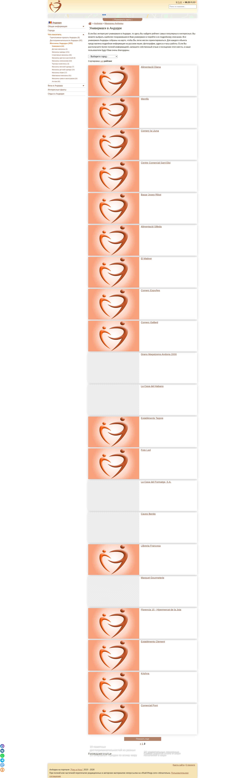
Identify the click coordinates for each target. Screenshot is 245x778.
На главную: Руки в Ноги (90, 23)
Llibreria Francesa (151, 545)
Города (51, 30)
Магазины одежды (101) (60, 52)
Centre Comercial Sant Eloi (155, 162)
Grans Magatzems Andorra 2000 (159, 354)
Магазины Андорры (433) (61, 43)
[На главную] (55, 6)
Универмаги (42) (58, 46)
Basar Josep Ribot (151, 194)
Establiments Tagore (152, 418)
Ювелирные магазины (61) (61, 75)
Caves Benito (148, 514)
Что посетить (55, 34)
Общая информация (57, 26)
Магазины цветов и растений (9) (63, 58)
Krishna (145, 673)
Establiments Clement (153, 641)
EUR (179, 2)
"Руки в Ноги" (76, 770)
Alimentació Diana (151, 67)
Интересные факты (57, 90)
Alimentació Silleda (151, 226)
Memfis (145, 99)
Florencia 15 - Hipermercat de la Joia (161, 609)
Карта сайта (178, 765)
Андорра (98, 23)
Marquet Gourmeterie (152, 577)
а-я (102, 61)
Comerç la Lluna (150, 130)
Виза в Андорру (55, 86)
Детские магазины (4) (60, 49)
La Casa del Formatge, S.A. (156, 482)
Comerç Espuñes (150, 290)
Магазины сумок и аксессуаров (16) (64, 78)
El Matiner (146, 258)
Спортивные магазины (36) (62, 55)
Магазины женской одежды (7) (63, 67)
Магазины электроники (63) (62, 61)
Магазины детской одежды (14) (63, 69)
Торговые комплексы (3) (60, 64)
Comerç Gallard (149, 322)
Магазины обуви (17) (59, 72)
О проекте (190, 765)
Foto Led (146, 450)
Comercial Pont (149, 705)
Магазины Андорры (114, 23)
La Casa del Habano (152, 386)
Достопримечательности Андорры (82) (66, 40)
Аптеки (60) (56, 81)
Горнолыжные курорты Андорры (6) (65, 37)
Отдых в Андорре (56, 94)
